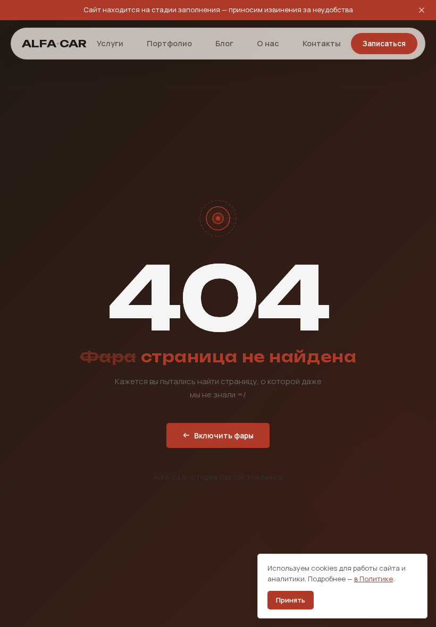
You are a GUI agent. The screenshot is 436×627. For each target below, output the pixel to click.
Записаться (384, 43)
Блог (224, 43)
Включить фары (224, 435)
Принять (290, 600)
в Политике (373, 578)
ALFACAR (54, 43)
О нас (268, 43)
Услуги (110, 43)
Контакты (322, 43)
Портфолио (169, 43)
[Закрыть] (421, 10)
